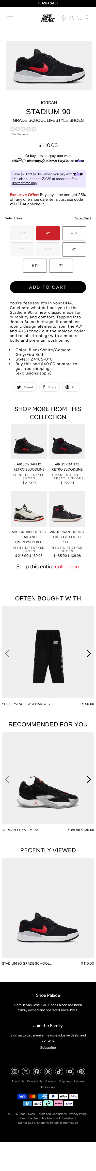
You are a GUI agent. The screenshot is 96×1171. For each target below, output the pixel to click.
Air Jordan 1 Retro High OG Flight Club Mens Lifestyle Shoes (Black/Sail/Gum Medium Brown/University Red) (66, 503)
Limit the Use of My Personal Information (47, 1118)
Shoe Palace (27, 1114)
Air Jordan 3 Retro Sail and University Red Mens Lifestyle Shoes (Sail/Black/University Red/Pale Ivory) (28, 501)
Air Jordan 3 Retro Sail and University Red (29, 537)
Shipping (65, 1081)
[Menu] (10, 18)
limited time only (24, 183)
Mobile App (48, 1087)
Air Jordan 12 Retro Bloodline (29, 467)
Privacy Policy (78, 1114)
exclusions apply (33, 373)
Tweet (29, 387)
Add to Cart (48, 287)
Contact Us (34, 1081)
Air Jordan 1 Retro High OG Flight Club (67, 537)
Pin (74, 387)
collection (67, 566)
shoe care (39, 199)
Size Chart (83, 218)
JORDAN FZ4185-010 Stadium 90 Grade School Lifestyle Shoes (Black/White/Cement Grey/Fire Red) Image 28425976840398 (47, 47)
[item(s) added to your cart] (79, 18)
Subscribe (48, 1048)
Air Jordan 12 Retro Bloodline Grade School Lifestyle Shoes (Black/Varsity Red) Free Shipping (66, 434)
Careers (50, 1081)
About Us (18, 1081)
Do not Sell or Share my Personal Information (48, 1122)
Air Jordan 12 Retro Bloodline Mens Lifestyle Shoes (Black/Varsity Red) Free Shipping (26, 434)
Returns (79, 1081)
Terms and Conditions (52, 1114)
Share (52, 387)
